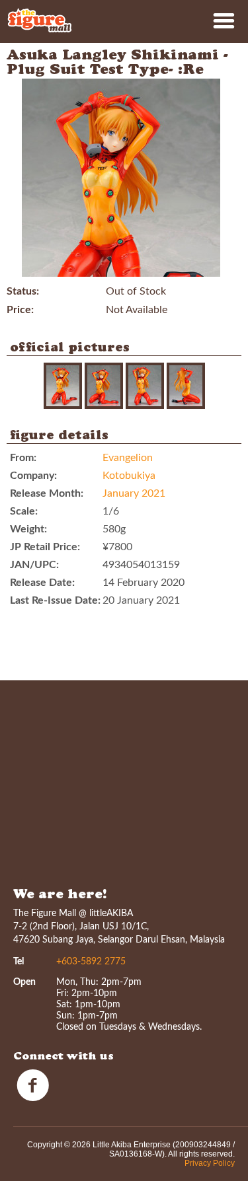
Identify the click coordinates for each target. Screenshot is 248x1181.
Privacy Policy (210, 1163)
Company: (33, 475)
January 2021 (134, 493)
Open (24, 982)
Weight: (28, 529)
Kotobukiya (129, 475)
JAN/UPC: (34, 564)
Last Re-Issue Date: (55, 600)
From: (23, 457)
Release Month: (46, 493)
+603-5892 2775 (91, 961)
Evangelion (128, 457)
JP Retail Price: (45, 547)
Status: (23, 291)
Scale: (24, 511)
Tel (18, 961)
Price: (20, 309)
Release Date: (42, 582)
